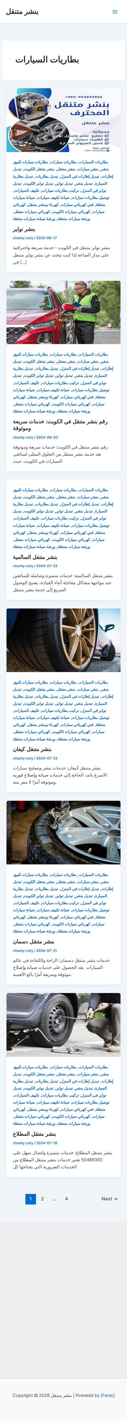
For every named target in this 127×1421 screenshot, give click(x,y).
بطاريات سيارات (64, 162)
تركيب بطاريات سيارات (60, 190)
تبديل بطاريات (46, 176)
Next (110, 1199)
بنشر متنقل (22, 11)
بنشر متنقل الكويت (39, 169)
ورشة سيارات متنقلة (74, 218)
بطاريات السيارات (93, 162)
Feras (107, 1395)
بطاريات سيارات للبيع (31, 162)
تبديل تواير (64, 183)
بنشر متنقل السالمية (35, 557)
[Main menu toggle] (115, 12)
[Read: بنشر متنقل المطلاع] (63, 1024)
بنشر (105, 169)
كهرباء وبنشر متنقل (43, 204)
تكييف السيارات (26, 190)
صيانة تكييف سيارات (53, 197)
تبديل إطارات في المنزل (80, 176)
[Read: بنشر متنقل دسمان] (63, 832)
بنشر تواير (24, 229)
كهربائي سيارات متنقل (32, 211)
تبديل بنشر (84, 183)
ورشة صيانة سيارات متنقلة (34, 218)
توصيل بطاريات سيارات (91, 197)
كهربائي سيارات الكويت (71, 211)
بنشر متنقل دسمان (33, 941)
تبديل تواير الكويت (38, 183)
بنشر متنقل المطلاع (34, 1133)
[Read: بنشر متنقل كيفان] (63, 640)
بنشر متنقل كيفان (32, 749)
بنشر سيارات (88, 169)
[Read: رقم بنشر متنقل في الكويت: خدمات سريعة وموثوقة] (63, 312)
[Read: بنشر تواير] (63, 119)
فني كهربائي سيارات (77, 204)
